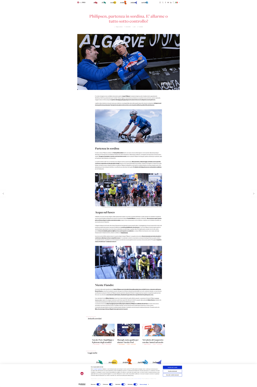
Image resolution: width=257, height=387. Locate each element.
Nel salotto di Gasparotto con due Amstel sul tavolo (152, 341)
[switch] (111, 384)
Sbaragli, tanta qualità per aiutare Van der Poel (128, 341)
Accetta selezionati (172, 371)
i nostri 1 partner (98, 369)
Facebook (165, 2)
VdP (114, 231)
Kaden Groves (124, 232)
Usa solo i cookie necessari (172, 375)
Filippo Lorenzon (119, 26)
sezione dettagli (138, 378)
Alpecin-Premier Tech (123, 99)
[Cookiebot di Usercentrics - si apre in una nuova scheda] (82, 384)
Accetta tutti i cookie (172, 367)
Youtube (168, 2)
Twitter (163, 2)
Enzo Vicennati (96, 344)
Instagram (160, 2)
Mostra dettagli (143, 384)
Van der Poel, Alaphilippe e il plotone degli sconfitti (103, 341)
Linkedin (171, 2)
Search (173, 2)
